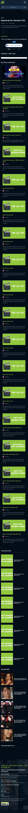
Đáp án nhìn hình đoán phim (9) (12, 481)
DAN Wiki (19, 49)
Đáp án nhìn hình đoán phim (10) (12, 427)
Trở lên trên (3, 811)
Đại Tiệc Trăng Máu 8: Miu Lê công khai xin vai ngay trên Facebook (20, 707)
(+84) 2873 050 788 (5, 789)
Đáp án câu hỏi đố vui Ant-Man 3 (12, 80)
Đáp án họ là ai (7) (8, 241)
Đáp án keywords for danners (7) (19, 603)
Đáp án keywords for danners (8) (19, 589)
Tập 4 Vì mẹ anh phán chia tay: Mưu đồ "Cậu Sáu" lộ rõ (20, 679)
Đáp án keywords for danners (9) (19, 574)
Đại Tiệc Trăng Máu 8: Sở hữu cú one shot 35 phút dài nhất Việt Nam (19, 721)
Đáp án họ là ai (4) (8, 321)
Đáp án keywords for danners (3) (19, 659)
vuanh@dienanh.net (5, 788)
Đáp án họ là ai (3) (8, 348)
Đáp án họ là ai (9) (8, 215)
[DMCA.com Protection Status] (5, 803)
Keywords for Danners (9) (10, 507)
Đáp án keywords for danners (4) (19, 645)
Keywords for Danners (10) (10, 454)
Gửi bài (14, 41)
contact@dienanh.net (5, 796)
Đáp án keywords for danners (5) (19, 631)
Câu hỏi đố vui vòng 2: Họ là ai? (12, 135)
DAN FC (14, 49)
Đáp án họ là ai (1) (8, 401)
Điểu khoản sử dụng (16, 765)
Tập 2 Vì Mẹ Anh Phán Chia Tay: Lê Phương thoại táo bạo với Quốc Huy (20, 735)
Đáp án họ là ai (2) (8, 374)
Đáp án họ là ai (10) (8, 188)
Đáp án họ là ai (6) (8, 268)
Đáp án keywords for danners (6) (19, 617)
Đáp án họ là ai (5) (8, 294)
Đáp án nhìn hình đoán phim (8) (12, 534)
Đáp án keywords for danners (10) (19, 560)
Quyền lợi (4, 765)
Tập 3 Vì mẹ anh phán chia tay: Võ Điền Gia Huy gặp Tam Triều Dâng (20, 693)
